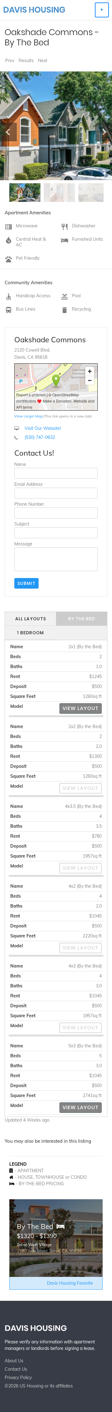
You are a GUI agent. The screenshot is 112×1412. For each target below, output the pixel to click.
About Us (14, 1361)
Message (23, 544)
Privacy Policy (18, 1377)
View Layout (81, 708)
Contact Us (16, 1369)
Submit (26, 583)
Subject (21, 524)
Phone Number (29, 504)
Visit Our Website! (43, 428)
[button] (8, 132)
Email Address (28, 484)
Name (20, 464)
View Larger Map (28, 416)
